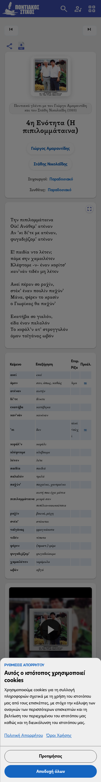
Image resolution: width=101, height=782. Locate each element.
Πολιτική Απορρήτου (23, 735)
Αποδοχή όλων (50, 771)
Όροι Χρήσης (58, 735)
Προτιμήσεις (50, 756)
